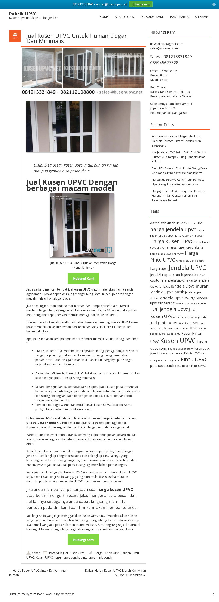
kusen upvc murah (172, 353)
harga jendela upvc (173, 229)
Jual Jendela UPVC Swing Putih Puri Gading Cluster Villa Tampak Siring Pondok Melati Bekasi (179, 156)
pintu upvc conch (162, 366)
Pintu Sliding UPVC (169, 360)
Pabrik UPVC (192, 353)
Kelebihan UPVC (188, 323)
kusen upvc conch (67, 557)
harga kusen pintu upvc (188, 235)
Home (103, 17)
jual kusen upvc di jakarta (191, 317)
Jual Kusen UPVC (74, 553)
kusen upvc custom (181, 348)
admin (36, 553)
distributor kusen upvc (166, 223)
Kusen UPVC (44, 557)
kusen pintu (173, 333)
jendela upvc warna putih (190, 303)
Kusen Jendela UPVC (181, 328)
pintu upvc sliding (186, 366)
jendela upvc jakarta (180, 280)
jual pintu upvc (164, 322)
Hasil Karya (179, 17)
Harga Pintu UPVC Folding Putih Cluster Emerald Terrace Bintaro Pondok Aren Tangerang (177, 141)
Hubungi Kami (152, 17)
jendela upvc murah (190, 286)
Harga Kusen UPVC (107, 553)
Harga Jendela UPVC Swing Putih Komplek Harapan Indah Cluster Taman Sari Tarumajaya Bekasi (179, 195)
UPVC (202, 366)
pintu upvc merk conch (96, 557)
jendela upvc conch (166, 274)
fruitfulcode (37, 594)
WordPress (67, 594)
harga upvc (159, 268)
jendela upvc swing (177, 298)
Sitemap (201, 17)
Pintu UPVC (194, 359)
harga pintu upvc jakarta (190, 260)
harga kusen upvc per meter (167, 253)
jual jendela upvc (169, 309)
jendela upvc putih (167, 291)
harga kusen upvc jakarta (186, 247)
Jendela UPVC (187, 267)
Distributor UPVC (193, 223)
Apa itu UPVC (125, 17)
